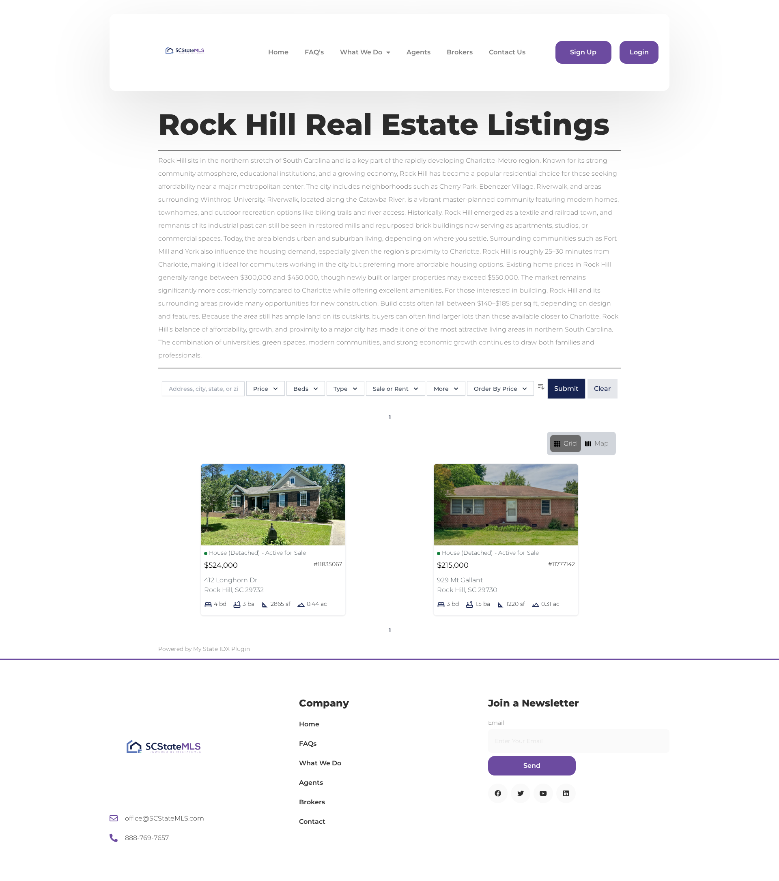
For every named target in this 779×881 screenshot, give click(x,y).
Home (278, 52)
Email (496, 722)
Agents (418, 52)
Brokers (460, 52)
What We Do (361, 52)
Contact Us (507, 52)
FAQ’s (314, 52)
